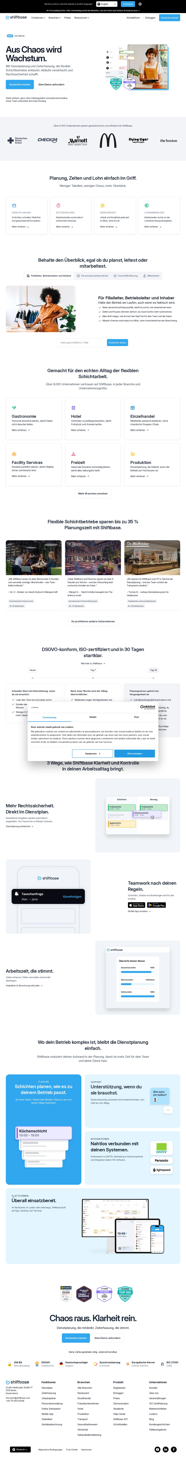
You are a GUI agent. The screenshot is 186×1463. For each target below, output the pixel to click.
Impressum (86, 1449)
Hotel (80, 1408)
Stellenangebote (157, 1429)
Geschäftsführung (128, 275)
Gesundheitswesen (87, 1424)
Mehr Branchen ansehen (93, 493)
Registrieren (119, 1387)
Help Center (119, 1413)
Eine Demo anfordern (51, 84)
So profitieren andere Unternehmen (93, 621)
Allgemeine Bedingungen (50, 1449)
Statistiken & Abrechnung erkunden (23, 985)
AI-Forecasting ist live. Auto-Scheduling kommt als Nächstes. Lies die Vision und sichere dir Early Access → (93, 10)
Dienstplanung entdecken (18, 826)
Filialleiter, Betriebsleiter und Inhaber (51, 275)
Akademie (118, 1408)
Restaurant (83, 1393)
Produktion (83, 1413)
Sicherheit (82, 1429)
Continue (128, 4)
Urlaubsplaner (49, 1398)
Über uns (154, 1393)
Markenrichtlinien (158, 1408)
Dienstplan (47, 1387)
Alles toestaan (134, 753)
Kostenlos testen (169, 17)
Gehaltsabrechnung (52, 1424)
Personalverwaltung (52, 1403)
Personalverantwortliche (94, 275)
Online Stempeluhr (51, 1408)
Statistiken (47, 1419)
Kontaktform (133, 17)
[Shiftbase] (16, 17)
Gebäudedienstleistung (89, 1434)
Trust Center (72, 1449)
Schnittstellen (120, 1424)
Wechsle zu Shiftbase (91, 663)
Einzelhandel (84, 1398)
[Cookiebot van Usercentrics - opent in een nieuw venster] (142, 707)
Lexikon (153, 1413)
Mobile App (47, 1413)
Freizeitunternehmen (88, 1403)
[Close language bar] (140, 4)
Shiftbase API (120, 1419)
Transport (82, 1419)
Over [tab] (136, 717)
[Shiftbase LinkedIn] (166, 1449)
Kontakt (153, 1387)
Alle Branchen (84, 1387)
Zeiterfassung (49, 1393)
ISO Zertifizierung (158, 1403)
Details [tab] (93, 717)
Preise (67, 17)
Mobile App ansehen (138, 911)
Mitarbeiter (153, 275)
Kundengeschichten (159, 1424)
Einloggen (150, 17)
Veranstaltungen (157, 1398)
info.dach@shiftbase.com (18, 1398)
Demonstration (121, 1403)
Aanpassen (91, 753)
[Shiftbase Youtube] (157, 1449)
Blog (151, 1419)
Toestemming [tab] (49, 717)
